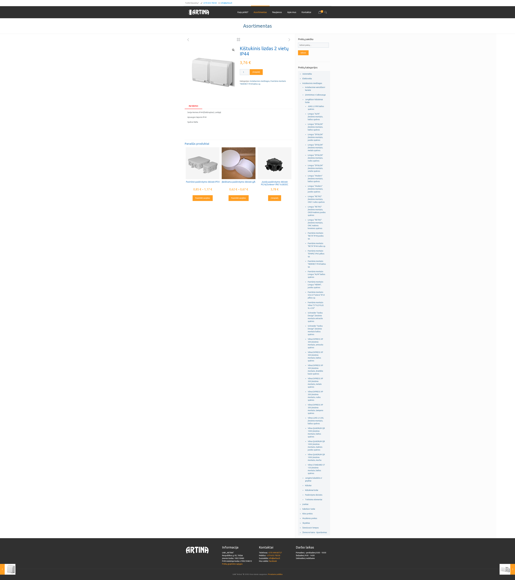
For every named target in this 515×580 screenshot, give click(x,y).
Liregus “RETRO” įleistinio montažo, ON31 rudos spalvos (316, 199)
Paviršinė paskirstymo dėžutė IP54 (202, 182)
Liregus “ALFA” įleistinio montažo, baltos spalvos (315, 117)
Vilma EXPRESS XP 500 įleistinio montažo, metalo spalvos (315, 382)
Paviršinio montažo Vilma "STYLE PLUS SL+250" (316, 305)
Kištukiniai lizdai (311, 490)
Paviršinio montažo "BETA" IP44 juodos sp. (316, 236)
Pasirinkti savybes (202, 198)
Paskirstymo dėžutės (313, 495)
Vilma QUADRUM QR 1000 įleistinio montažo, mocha (316, 457)
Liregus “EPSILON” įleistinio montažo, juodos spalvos (315, 137)
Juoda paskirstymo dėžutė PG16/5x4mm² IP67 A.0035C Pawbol (274, 184)
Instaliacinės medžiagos (260, 81)
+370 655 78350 (210, 3)
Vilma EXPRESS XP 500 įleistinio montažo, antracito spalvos (315, 343)
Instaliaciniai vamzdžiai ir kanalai (315, 88)
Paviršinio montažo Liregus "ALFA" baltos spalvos (316, 274)
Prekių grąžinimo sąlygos (232, 564)
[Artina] (198, 12)
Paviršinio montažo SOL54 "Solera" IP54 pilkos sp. (316, 295)
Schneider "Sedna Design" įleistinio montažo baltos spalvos (315, 330)
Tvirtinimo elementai (313, 499)
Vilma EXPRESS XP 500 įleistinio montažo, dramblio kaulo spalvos (315, 369)
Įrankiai (305, 504)
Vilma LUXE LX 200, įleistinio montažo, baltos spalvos (316, 421)
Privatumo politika (275, 574)
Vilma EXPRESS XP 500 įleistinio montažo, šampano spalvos (315, 409)
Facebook (273, 561)
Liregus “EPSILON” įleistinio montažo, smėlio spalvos (315, 168)
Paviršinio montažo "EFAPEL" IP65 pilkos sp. (316, 254)
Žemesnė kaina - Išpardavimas (314, 532)
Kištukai (308, 485)
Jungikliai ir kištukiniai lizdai (314, 100)
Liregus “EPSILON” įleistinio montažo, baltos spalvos (315, 127)
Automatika (307, 74)
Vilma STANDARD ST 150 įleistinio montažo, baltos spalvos (316, 469)
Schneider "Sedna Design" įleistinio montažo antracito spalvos (315, 317)
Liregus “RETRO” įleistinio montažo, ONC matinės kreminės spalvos (315, 224)
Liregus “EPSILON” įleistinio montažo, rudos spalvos (315, 158)
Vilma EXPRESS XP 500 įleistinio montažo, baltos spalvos (315, 356)
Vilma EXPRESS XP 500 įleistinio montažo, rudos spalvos (315, 396)
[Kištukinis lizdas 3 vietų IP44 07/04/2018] (507, 569)
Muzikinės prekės (309, 518)
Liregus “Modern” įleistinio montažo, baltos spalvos (315, 178)
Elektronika (307, 78)
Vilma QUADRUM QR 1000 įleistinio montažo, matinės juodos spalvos (316, 445)
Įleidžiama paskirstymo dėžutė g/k (238, 182)
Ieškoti (303, 53)
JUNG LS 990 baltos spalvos (316, 107)
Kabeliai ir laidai (308, 509)
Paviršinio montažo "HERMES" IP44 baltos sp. (317, 264)
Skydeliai (306, 523)
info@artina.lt (226, 3)
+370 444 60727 (275, 553)
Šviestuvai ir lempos (310, 528)
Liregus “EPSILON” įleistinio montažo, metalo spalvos (315, 148)
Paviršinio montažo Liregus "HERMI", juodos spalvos (315, 285)
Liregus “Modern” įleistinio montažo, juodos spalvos (315, 189)
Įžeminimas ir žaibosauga (315, 95)
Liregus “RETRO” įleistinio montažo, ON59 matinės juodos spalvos (317, 211)
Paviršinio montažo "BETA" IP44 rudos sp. (317, 244)
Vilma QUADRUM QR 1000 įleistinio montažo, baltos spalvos (316, 432)
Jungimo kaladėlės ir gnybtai (313, 479)
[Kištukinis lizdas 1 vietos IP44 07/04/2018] (7, 569)
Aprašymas (193, 106)
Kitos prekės (307, 514)
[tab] (193, 106)
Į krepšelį (256, 72)
